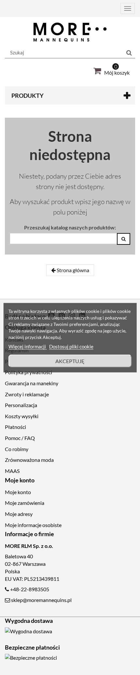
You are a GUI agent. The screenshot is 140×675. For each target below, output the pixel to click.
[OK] (123, 239)
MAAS (12, 471)
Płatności (15, 427)
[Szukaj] (129, 52)
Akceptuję (70, 361)
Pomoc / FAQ (20, 438)
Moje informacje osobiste (33, 525)
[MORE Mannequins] (70, 32)
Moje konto (18, 492)
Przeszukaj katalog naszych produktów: (70, 227)
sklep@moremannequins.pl (41, 600)
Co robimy (16, 449)
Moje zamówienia (24, 503)
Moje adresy (19, 514)
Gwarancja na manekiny (31, 383)
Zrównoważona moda (29, 460)
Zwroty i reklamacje (27, 394)
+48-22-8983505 (29, 589)
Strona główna (72, 270)
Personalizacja (21, 405)
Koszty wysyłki (21, 416)
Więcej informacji (27, 346)
